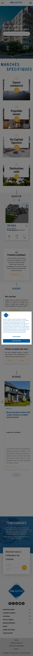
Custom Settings (16, 336)
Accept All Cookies (16, 340)
